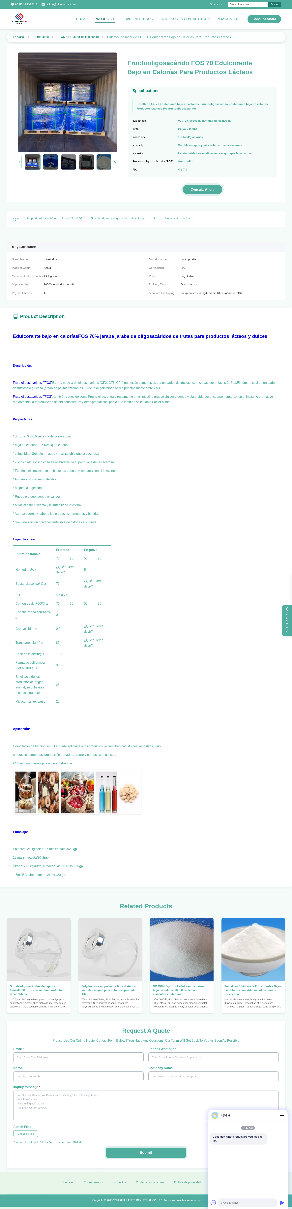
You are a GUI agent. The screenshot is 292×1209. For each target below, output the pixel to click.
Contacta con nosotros (150, 1182)
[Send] (282, 1202)
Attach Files (22, 1127)
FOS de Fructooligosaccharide (79, 36)
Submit (146, 1153)
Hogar (82, 19)
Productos (105, 19)
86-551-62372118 (26, 4)
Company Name (160, 1068)
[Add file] (213, 1202)
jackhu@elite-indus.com (61, 4)
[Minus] (282, 1115)
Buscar (274, 4)
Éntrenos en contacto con (185, 19)
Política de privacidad (187, 1182)
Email (18, 1049)
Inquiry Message (26, 1087)
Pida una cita (228, 19)
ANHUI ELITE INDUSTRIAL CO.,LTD (140, 1200)
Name (17, 1068)
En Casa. (19, 36)
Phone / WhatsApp (162, 1049)
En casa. (68, 1182)
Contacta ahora (38, 1006)
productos (119, 1182)
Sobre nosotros (137, 19)
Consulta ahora (264, 19)
